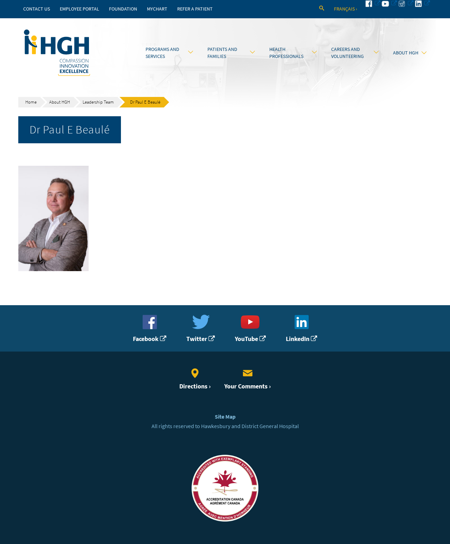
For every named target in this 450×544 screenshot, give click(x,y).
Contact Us (36, 9)
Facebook (146, 339)
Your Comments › (247, 386)
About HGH (405, 52)
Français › (345, 9)
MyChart (157, 9)
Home (31, 102)
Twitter (197, 339)
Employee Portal (79, 9)
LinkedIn (298, 339)
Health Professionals (286, 53)
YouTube (247, 339)
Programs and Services (162, 53)
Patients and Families (222, 53)
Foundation (123, 9)
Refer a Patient (195, 9)
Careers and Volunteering (347, 53)
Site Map (225, 416)
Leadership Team (98, 102)
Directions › (195, 386)
